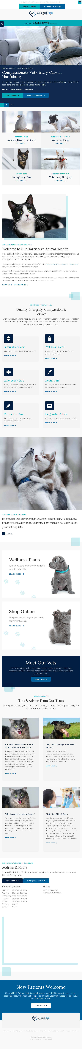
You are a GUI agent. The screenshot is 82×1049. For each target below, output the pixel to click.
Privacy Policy (7, 1031)
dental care (74, 264)
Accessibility (43, 1031)
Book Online (30, 6)
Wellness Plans (60, 140)
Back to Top (75, 1031)
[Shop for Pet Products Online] (41, 625)
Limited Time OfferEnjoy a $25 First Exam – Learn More (40, 23)
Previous (2, 105)
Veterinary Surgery (60, 177)
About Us (6, 284)
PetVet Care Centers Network (44, 1039)
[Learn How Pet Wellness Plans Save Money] (41, 574)
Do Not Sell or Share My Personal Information (25, 1031)
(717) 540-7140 (56, 2)
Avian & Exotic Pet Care (21, 140)
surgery (65, 264)
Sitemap (68, 1031)
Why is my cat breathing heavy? (20, 814)
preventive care (53, 264)
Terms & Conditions (53, 1031)
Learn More (21, 143)
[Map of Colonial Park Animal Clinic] (42, 938)
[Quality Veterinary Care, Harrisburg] (41, 45)
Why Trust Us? (20, 284)
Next (6, 105)
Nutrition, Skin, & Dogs (57, 814)
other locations (53, 6)
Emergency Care (21, 177)
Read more (9, 773)
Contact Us (40, 1005)
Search (62, 1031)
